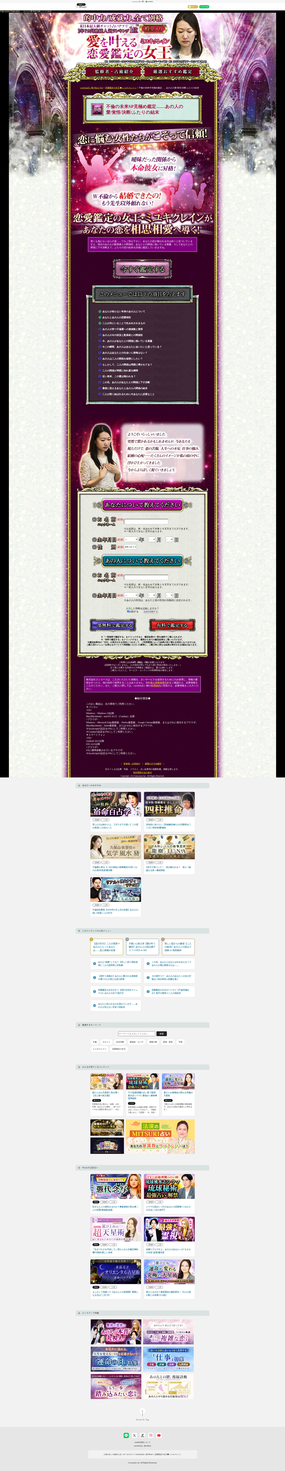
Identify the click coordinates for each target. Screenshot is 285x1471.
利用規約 (156, 685)
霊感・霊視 (168, 1042)
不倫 (95, 1042)
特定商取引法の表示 (142, 773)
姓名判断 (120, 1042)
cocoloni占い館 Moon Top (91, 88)
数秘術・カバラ (136, 1042)
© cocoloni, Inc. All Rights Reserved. (142, 1463)
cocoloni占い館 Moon (142, 1446)
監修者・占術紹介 (132, 764)
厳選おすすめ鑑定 (153, 764)
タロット (106, 1042)
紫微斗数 (153, 1042)
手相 (180, 1042)
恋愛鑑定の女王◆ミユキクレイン (120, 88)
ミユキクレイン (99, 1049)
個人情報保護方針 (159, 682)
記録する (134, 611)
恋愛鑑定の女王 (119, 1049)
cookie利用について (142, 1442)
